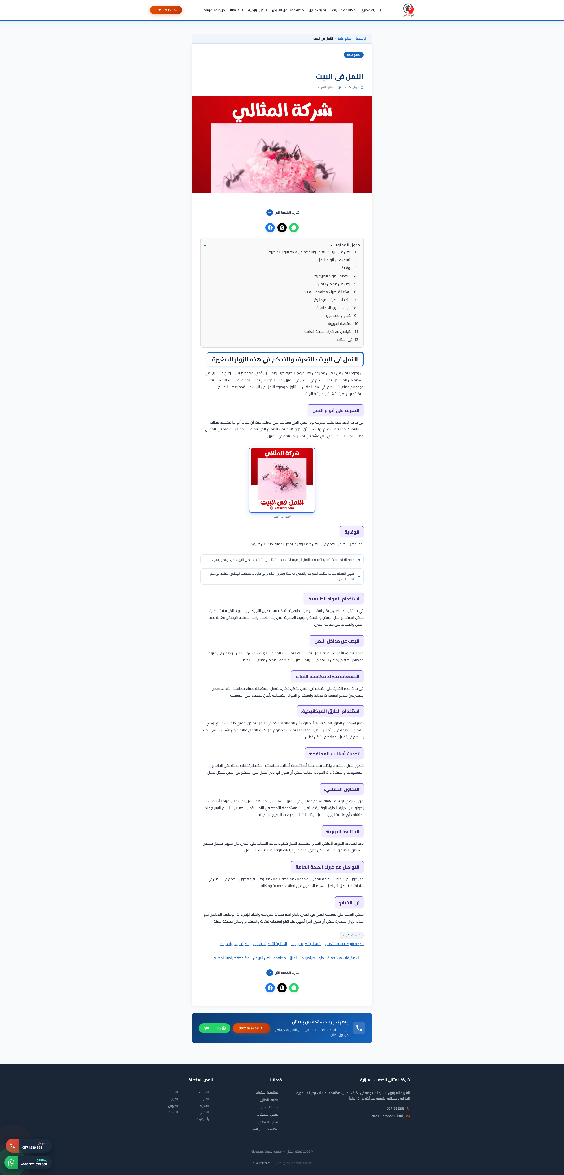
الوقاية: (346, 267)
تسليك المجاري (268, 1122)
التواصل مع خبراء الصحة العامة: (328, 331)
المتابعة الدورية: (340, 323)
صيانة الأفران (269, 1107)
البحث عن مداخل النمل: (334, 283)
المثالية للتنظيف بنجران (270, 943)
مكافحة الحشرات (266, 1092)
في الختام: (344, 339)
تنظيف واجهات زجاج (234, 943)
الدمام (174, 1092)
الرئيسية (361, 38)
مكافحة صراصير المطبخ (232, 957)
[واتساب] (294, 227)
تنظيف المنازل (269, 1099)
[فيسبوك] (270, 227)
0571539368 (163, 10)
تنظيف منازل (318, 10)
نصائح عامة (344, 38)
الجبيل (174, 1099)
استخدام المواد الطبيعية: (333, 275)
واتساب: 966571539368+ (387, 1115)
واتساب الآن (212, 1028)
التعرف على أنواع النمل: (334, 259)
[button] (282, 245)
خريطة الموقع (214, 10)
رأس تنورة (203, 1119)
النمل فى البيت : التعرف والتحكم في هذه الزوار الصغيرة (310, 251)
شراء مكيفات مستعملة (345, 957)
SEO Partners (261, 1162)
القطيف (204, 1105)
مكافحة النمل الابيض (288, 10)
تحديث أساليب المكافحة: (333, 307)
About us (236, 10)
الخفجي (204, 1112)
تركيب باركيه (257, 10)
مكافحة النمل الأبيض (264, 1129)
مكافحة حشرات (344, 10)
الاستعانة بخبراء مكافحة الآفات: (328, 291)
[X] (282, 227)
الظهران (173, 1105)
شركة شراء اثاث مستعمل (344, 943)
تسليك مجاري (370, 10)
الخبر (206, 1099)
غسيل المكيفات (267, 1114)
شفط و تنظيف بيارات (306, 943)
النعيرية (173, 1112)
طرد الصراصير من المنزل (306, 957)
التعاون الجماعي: (339, 315)
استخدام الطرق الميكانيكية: (331, 299)
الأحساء (204, 1092)
